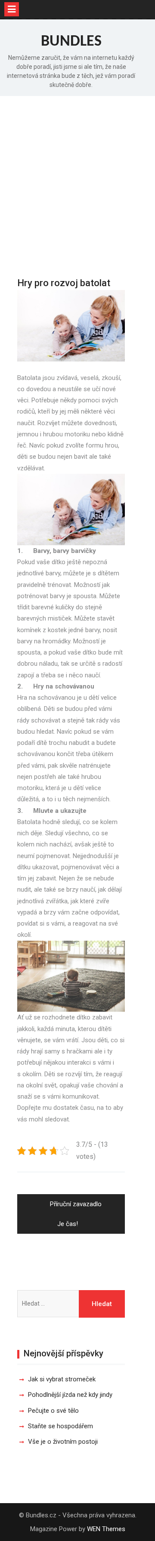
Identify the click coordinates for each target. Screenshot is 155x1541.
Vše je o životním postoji (63, 1441)
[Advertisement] (77, 177)
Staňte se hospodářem (60, 1426)
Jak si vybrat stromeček (62, 1379)
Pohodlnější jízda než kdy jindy (70, 1395)
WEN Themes (106, 1529)
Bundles (71, 41)
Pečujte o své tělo (53, 1410)
